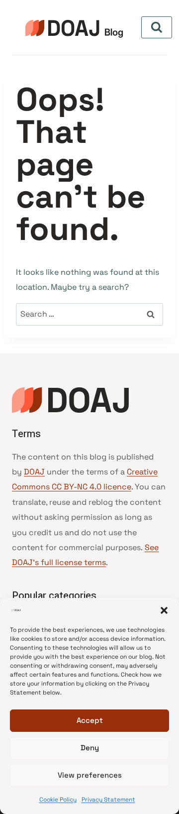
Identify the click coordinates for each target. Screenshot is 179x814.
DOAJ (34, 471)
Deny (90, 747)
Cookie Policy (58, 800)
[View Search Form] (156, 27)
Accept (90, 720)
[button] (164, 610)
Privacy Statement (108, 800)
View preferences (90, 775)
